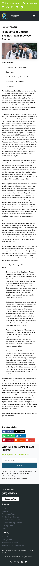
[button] (34, 16)
